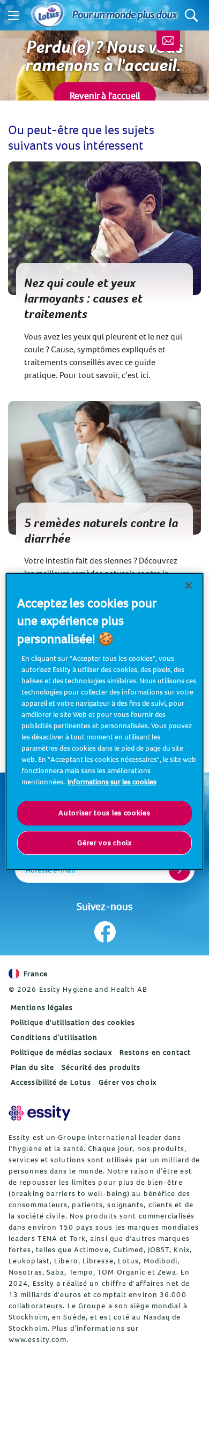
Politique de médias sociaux (61, 1052)
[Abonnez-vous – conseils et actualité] (168, 40)
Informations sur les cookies (112, 781)
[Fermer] (188, 585)
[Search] (192, 15)
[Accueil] (48, 15)
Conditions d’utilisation (54, 1037)
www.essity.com (37, 1339)
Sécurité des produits (101, 1067)
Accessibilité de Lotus (51, 1082)
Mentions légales (42, 1007)
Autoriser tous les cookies (104, 812)
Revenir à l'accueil (105, 95)
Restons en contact (155, 1052)
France (36, 973)
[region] (104, 722)
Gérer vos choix (127, 1082)
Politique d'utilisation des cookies (73, 1022)
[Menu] (13, 15)
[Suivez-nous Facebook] (105, 932)
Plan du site (32, 1067)
